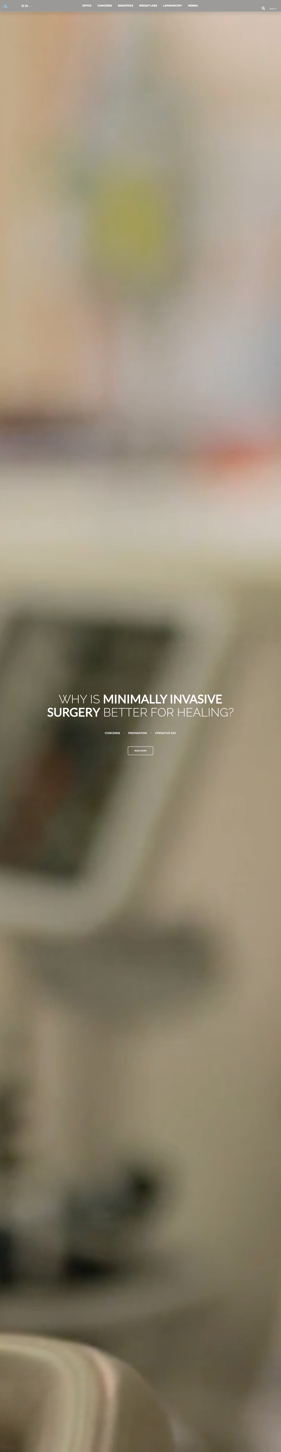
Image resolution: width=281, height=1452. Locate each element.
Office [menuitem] (86, 5)
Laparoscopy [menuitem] (172, 5)
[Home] (4, 6)
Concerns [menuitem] (104, 5)
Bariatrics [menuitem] (125, 5)
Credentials (126, 733)
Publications (154, 733)
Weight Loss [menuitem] (148, 5)
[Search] (261, 8)
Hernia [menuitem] (193, 5)
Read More (140, 750)
